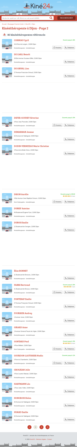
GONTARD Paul (21, 341)
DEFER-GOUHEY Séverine (26, 117)
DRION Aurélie (21, 194)
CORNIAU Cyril (21, 40)
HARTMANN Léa (22, 383)
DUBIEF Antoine (22, 208)
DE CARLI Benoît (22, 54)
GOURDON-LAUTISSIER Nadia (28, 355)
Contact (49, 439)
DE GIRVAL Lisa (21, 68)
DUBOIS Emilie (21, 222)
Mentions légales (41, 439)
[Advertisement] (38, 91)
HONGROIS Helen (22, 397)
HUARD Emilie (21, 412)
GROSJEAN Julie (22, 369)
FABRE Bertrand (22, 284)
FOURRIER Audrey (23, 313)
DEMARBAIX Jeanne (24, 131)
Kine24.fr (38, 8)
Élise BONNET (21, 270)
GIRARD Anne (21, 327)
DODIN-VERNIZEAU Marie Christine (31, 146)
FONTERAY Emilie (22, 299)
